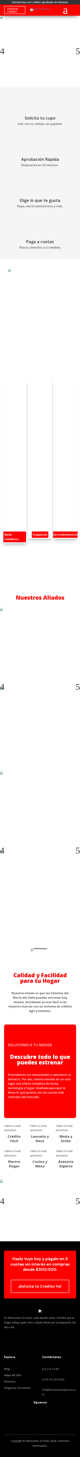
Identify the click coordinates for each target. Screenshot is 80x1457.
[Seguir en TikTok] (40, 1415)
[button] (2, 51)
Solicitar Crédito (12, 10)
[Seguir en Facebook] (31, 1415)
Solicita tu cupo (40, 118)
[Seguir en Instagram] (49, 1415)
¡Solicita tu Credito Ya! (40, 1286)
